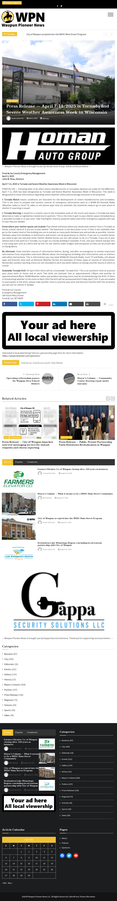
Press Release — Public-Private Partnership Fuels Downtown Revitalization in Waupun (85, 443)
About (64, 838)
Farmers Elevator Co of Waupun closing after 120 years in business (73, 469)
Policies (65, 843)
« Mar (4, 883)
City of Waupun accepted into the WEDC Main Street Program (70, 518)
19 (52, 863)
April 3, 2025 (33, 118)
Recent (7, 462)
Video (7, 715)
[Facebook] (57, 6)
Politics (8, 689)
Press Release (12, 101)
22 (21, 869)
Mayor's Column (12, 684)
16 (29, 863)
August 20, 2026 (65, 549)
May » (10, 883)
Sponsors (66, 847)
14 (14, 863)
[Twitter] (61, 6)
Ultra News (90, 896)
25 (44, 869)
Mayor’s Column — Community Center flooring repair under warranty (94, 381)
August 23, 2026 (66, 473)
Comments (32, 462)
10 (37, 857)
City (6, 437)
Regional (8, 700)
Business (8, 653)
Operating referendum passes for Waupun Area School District (23, 381)
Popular (19, 462)
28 (14, 875)
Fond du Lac (26, 362)
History (8, 679)
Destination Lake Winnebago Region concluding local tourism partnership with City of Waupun (70, 544)
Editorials (9, 664)
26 (52, 869)
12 (52, 857)
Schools (8, 705)
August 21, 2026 (65, 522)
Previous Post (33, 374)
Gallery (7, 674)
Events (7, 669)
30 (29, 875)
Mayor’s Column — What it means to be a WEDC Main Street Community (75, 493)
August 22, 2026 (62, 498)
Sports (7, 710)
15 (21, 863)
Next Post (82, 374)
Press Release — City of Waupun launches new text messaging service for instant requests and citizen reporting (27, 445)
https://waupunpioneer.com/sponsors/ (21, 355)
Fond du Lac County (41, 362)
